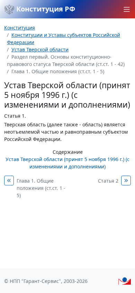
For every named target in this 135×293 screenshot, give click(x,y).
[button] (127, 9)
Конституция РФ (45, 9)
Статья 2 (108, 180)
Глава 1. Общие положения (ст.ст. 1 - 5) (41, 188)
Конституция (19, 27)
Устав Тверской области (40, 49)
